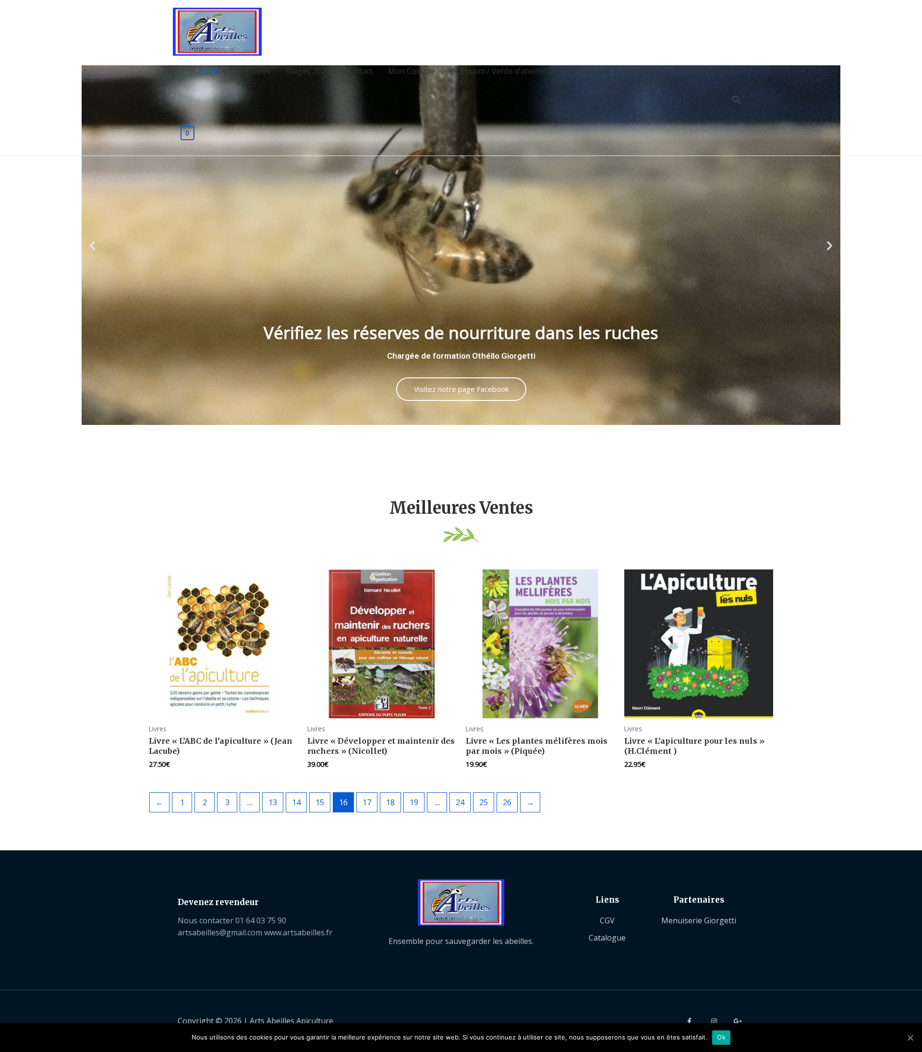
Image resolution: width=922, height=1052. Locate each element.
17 (367, 802)
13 (272, 802)
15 (319, 802)
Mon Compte (411, 71)
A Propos (253, 71)
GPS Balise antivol (709, 71)
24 (460, 802)
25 (483, 802)
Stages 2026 (307, 71)
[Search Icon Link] (736, 100)
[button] (92, 245)
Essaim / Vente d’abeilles (504, 71)
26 (507, 802)
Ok (721, 1037)
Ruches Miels (586, 71)
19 (414, 802)
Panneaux (644, 71)
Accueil (209, 71)
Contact (359, 71)
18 (390, 802)
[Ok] (910, 1037)
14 (296, 802)
